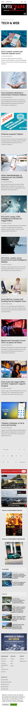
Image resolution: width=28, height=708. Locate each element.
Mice (12, 663)
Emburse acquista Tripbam (12, 134)
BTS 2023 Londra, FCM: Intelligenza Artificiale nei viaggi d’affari (11, 218)
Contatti (3, 661)
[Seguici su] (21, 2)
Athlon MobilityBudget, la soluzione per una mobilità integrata (12, 177)
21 (7, 456)
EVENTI (12, 666)
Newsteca (3, 659)
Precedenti (5, 449)
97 (16, 462)
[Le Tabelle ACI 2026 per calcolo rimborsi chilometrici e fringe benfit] (14, 642)
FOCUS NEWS (5, 569)
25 (3, 462)
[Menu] (25, 13)
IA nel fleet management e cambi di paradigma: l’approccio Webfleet (18, 583)
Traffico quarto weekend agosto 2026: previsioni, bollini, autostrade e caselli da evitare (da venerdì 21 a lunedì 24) (17, 609)
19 (24, 449)
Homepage (4, 19)
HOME (2, 2)
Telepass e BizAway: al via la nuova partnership (12, 424)
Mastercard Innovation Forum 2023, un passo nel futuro (13, 341)
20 (3, 456)
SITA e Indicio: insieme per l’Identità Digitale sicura (12, 52)
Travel (12, 659)
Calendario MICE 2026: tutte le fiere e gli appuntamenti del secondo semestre (18, 627)
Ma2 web (3, 672)
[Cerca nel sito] (25, 2)
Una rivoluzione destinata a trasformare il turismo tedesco (13, 94)
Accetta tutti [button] (13, 704)
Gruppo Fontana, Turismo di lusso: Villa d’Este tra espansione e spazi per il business (19, 618)
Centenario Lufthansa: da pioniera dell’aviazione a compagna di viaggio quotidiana (19, 576)
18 (19, 449)
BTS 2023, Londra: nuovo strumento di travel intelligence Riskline (14, 260)
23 (16, 456)
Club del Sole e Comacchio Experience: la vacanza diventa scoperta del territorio (18, 601)
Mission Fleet (23, 661)
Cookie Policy (4, 669)
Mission (22, 659)
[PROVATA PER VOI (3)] (14, 498)
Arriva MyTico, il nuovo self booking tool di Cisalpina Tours (13, 300)
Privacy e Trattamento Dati (4, 665)
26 (7, 462)
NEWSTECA (9, 2)
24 (20, 456)
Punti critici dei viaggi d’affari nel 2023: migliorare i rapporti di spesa (13, 384)
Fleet (12, 661)
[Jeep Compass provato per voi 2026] (14, 482)
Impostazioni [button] (5, 704)
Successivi (22, 462)
